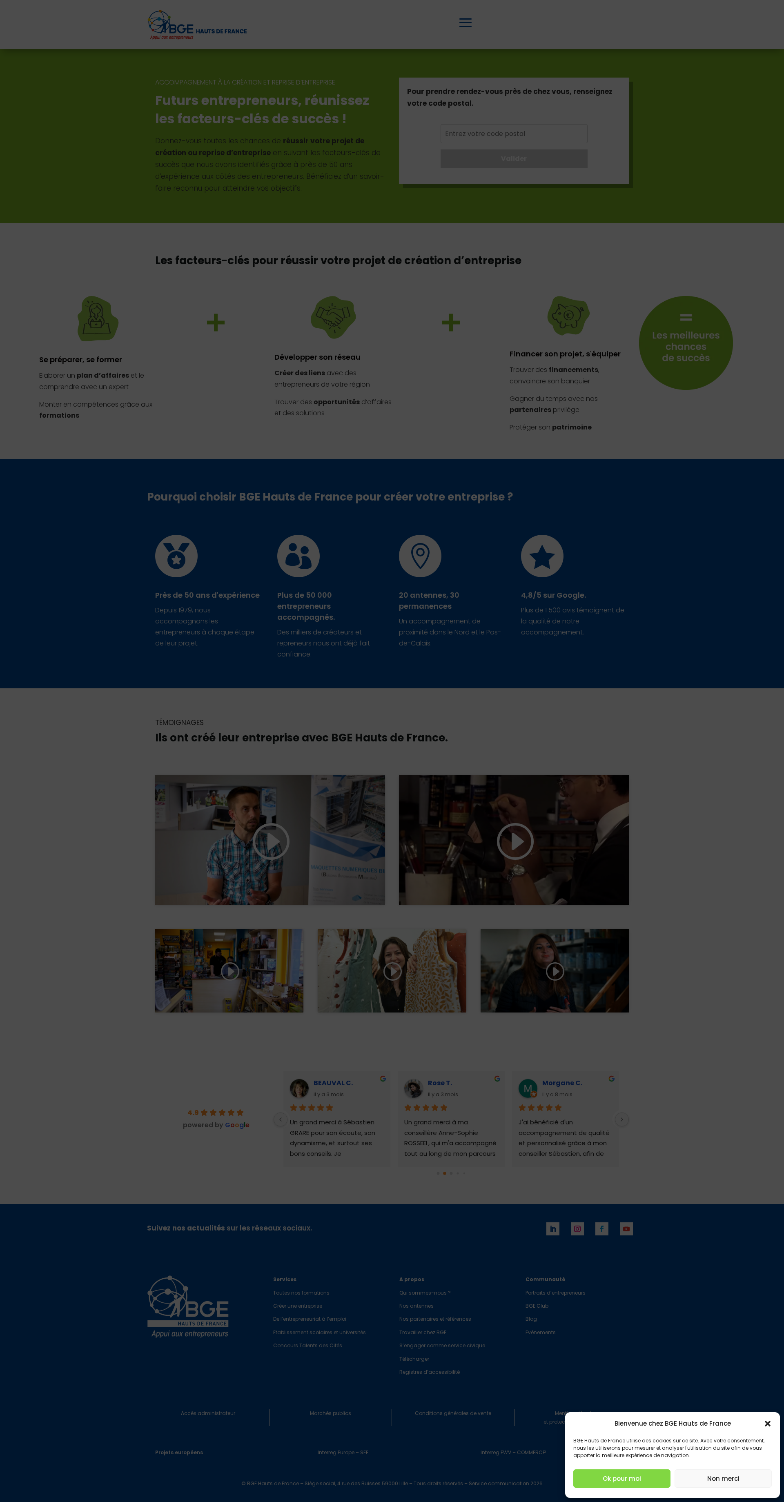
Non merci (723, 1478)
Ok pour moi (622, 1478)
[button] (768, 1424)
